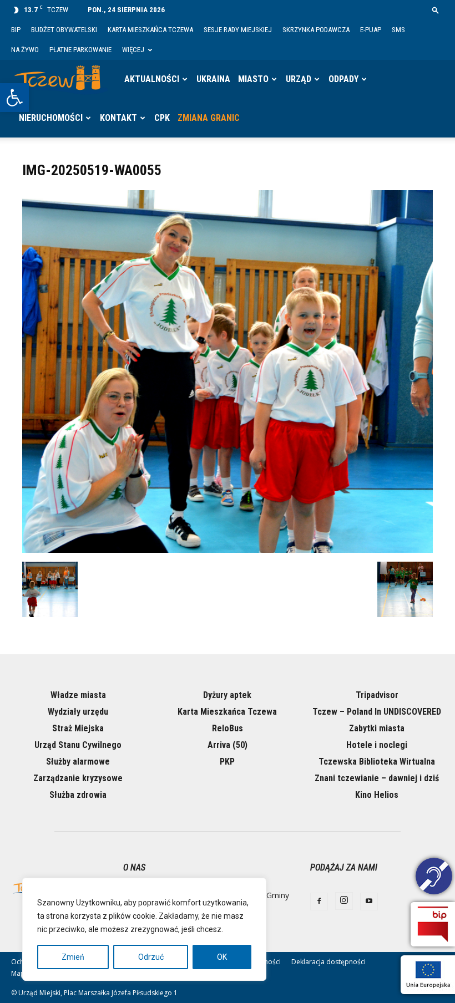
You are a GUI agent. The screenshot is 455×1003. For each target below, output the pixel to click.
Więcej (133, 49)
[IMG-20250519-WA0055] (227, 550)
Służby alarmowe (78, 761)
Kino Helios (376, 795)
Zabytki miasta (377, 728)
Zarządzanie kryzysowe (78, 778)
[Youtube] (369, 901)
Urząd (298, 79)
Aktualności (151, 79)
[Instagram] (344, 901)
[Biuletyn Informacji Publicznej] (433, 924)
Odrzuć (151, 957)
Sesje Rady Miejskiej (238, 30)
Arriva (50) (227, 745)
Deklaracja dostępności (328, 961)
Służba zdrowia (78, 795)
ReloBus (227, 728)
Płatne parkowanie (80, 49)
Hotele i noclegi (376, 745)
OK (222, 957)
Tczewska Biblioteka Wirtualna (376, 761)
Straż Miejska (78, 728)
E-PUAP (370, 30)
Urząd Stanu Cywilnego (78, 745)
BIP (16, 30)
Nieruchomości (51, 118)
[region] (144, 929)
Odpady (343, 79)
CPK (162, 118)
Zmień (73, 957)
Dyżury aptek (227, 695)
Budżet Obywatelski (64, 30)
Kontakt (118, 118)
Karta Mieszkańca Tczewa (150, 30)
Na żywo (25, 49)
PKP (227, 761)
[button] (14, 97)
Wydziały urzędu (78, 711)
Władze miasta (78, 695)
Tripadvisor (377, 695)
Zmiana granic (209, 118)
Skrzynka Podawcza (316, 30)
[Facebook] (319, 901)
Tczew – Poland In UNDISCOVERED (376, 711)
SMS (398, 30)
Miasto (253, 79)
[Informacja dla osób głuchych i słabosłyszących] (434, 878)
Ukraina (213, 79)
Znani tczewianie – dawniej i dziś (377, 778)
